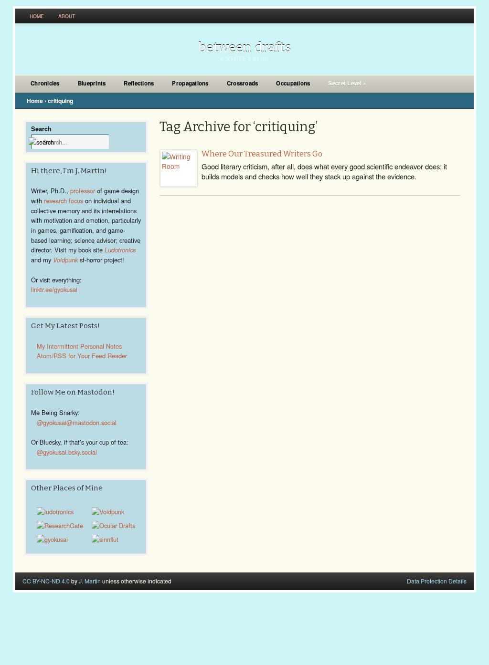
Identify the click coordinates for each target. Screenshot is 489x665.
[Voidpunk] (108, 511)
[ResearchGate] (60, 525)
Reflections (139, 83)
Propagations (190, 83)
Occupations (293, 83)
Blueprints (92, 83)
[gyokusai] (52, 539)
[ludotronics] (55, 511)
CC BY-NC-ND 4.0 (46, 581)
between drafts (244, 47)
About (66, 16)
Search (41, 128)
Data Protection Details (437, 581)
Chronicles (45, 83)
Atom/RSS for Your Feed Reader (82, 355)
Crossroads (242, 83)
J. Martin (90, 581)
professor (82, 190)
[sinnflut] (105, 539)
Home (37, 16)
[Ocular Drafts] (113, 525)
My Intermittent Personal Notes (79, 346)
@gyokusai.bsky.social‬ (67, 452)
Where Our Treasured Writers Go (262, 153)
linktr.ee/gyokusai (54, 289)
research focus (63, 200)
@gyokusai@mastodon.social (77, 422)
